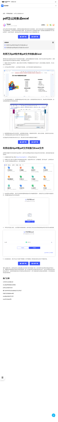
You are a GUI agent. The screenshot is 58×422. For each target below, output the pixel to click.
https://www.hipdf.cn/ (21, 157)
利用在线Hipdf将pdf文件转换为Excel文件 (17, 47)
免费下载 (24, 36)
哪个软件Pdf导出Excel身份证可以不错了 (12, 290)
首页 (4, 13)
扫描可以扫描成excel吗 (8, 293)
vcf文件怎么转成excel (8, 282)
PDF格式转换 (9, 13)
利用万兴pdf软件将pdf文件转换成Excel (16, 45)
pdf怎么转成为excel (7, 287)
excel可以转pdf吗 (7, 299)
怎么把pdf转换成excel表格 (9, 284)
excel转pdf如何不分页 (8, 296)
